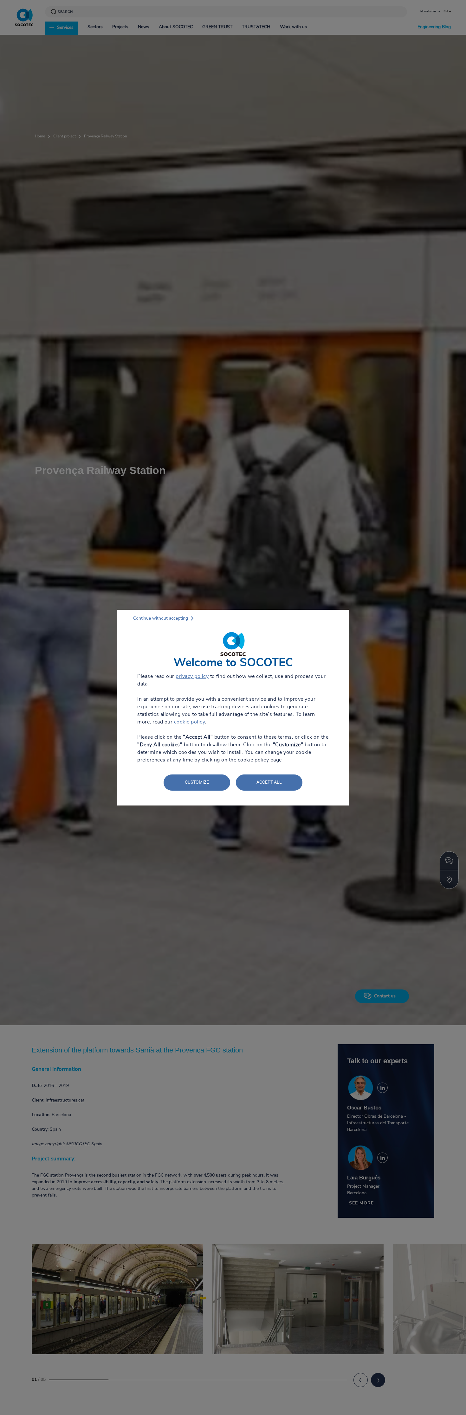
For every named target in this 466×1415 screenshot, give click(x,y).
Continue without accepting (160, 618)
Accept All (269, 782)
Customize (197, 782)
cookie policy (189, 721)
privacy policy (192, 676)
